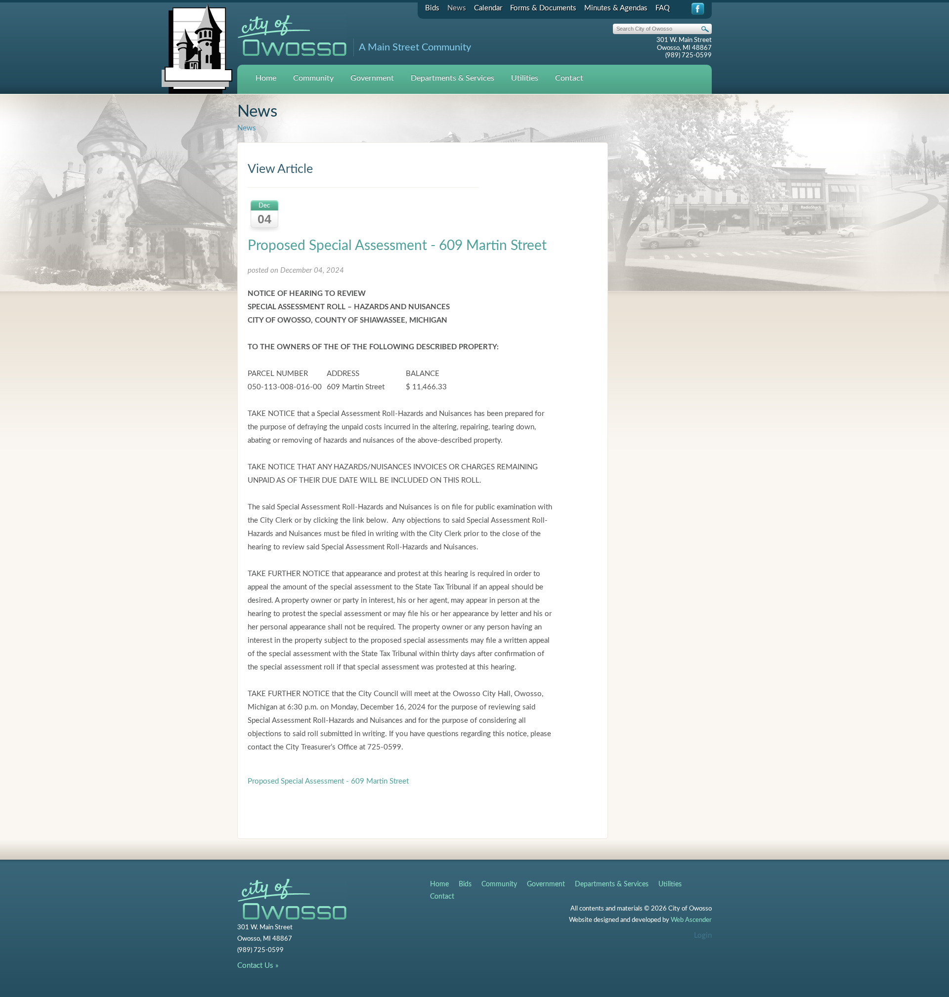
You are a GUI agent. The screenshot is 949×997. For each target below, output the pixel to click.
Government (372, 78)
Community (313, 78)
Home (266, 78)
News (456, 8)
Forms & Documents (543, 8)
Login (703, 935)
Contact (569, 78)
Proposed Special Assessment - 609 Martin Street (397, 245)
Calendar (488, 8)
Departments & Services (452, 78)
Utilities (524, 78)
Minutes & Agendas (615, 8)
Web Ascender (691, 920)
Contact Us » (257, 965)
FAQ (662, 8)
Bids (432, 8)
